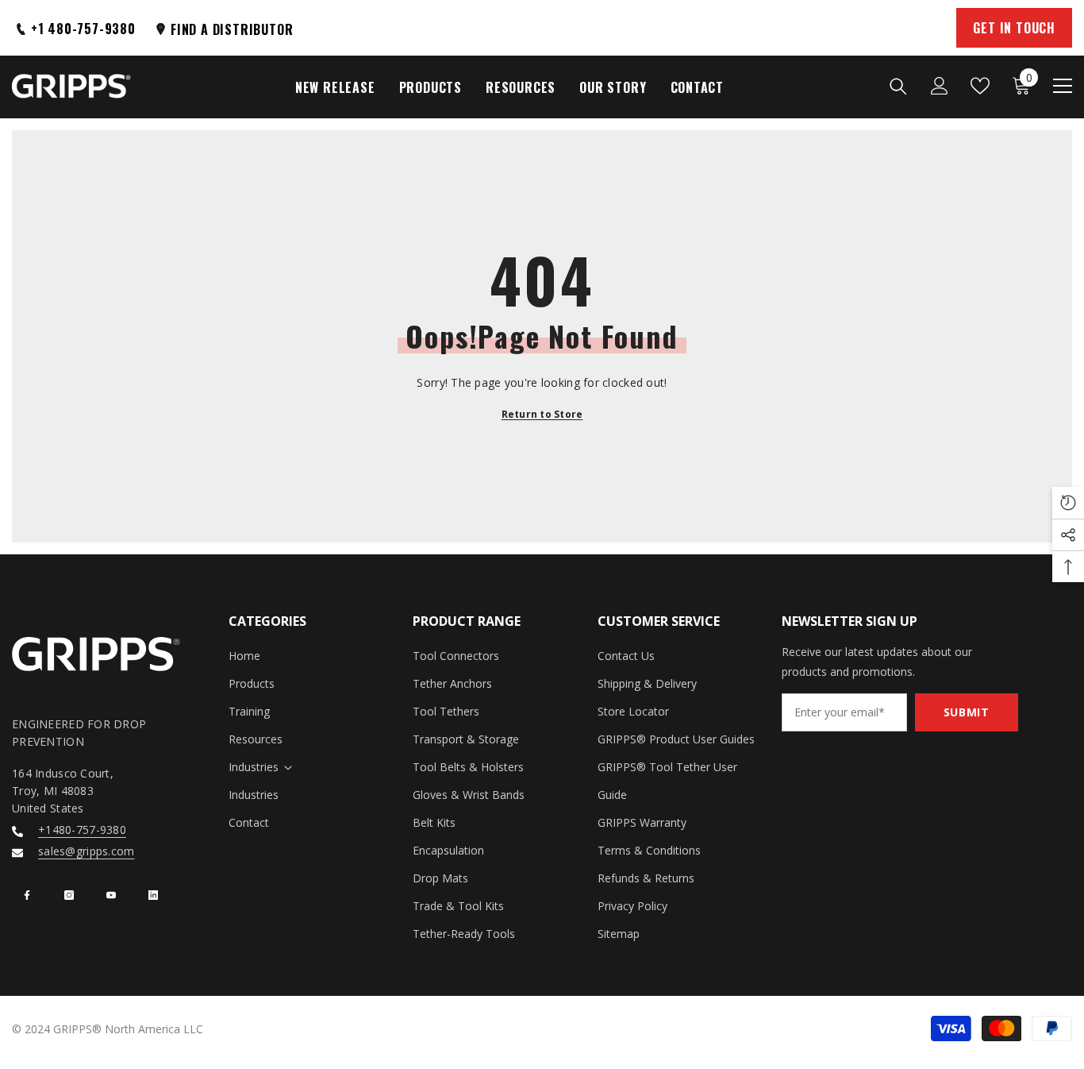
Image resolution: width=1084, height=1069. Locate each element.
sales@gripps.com (86, 851)
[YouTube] (111, 895)
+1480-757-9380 (82, 829)
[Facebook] (27, 895)
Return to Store (542, 414)
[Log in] (939, 86)
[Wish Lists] (980, 85)
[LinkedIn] (153, 895)
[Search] (898, 86)
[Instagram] (69, 895)
